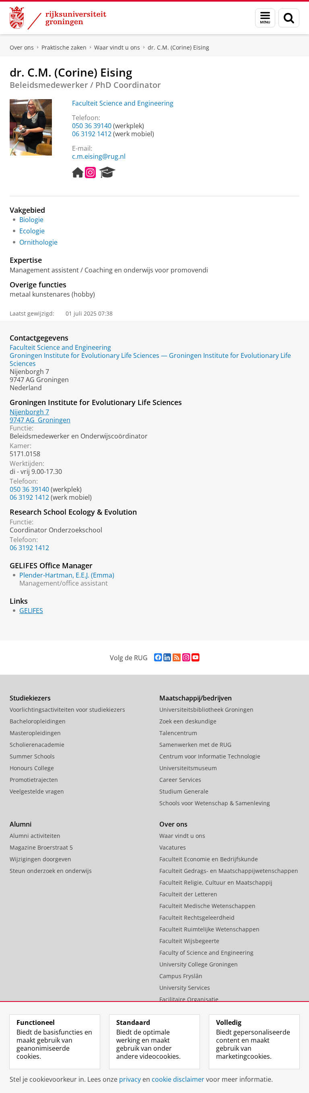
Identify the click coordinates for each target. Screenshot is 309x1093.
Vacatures (172, 847)
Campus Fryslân (180, 976)
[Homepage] (77, 172)
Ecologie (32, 231)
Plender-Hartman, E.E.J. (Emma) (66, 575)
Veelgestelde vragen (37, 791)
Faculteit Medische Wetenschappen (207, 906)
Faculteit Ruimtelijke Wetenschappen (209, 929)
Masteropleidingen (35, 733)
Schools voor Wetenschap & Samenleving (214, 803)
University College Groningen (198, 964)
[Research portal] (107, 172)
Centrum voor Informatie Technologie (209, 756)
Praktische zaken (64, 47)
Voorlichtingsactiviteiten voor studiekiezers (67, 709)
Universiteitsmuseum (188, 768)
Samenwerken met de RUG (195, 744)
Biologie (31, 220)
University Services (184, 987)
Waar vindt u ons (117, 47)
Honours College (32, 768)
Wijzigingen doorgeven (40, 859)
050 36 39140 (91, 126)
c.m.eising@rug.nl (99, 156)
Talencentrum (178, 733)
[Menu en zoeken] (265, 18)
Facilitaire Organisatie (188, 999)
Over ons (22, 47)
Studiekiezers (30, 698)
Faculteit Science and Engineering (122, 103)
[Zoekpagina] (289, 18)
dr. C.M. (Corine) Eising (178, 47)
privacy (130, 1079)
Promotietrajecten (34, 779)
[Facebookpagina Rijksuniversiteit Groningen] (158, 657)
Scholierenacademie (37, 744)
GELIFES (31, 611)
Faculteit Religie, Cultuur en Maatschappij (215, 882)
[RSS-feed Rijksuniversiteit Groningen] (177, 657)
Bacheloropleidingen (38, 721)
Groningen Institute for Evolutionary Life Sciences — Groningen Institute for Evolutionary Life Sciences (150, 359)
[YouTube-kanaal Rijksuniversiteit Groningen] (195, 657)
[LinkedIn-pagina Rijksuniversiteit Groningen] (167, 657)
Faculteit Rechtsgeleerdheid (197, 917)
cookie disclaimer (178, 1079)
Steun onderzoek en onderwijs (51, 871)
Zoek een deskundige (187, 721)
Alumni (20, 824)
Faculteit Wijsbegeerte (189, 941)
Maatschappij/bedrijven (195, 698)
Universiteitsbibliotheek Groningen (206, 709)
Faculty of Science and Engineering (206, 952)
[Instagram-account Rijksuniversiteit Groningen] (186, 657)
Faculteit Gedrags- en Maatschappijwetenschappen (228, 871)
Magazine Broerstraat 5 (41, 847)
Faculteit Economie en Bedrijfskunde (208, 859)
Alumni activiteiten (35, 835)
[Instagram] (90, 172)
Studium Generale (183, 791)
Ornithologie (38, 242)
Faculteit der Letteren (188, 894)
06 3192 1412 (91, 134)
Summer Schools (32, 756)
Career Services (180, 779)
